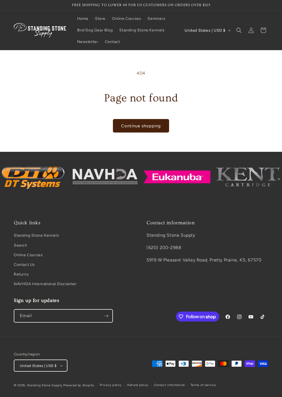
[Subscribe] (106, 316)
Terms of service (203, 385)
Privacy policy (111, 385)
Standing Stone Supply (45, 385)
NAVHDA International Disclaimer (45, 284)
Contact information (169, 385)
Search (20, 245)
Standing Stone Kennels (36, 235)
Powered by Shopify (78, 385)
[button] (239, 30)
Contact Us (24, 264)
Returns (21, 274)
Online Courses (28, 255)
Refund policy (137, 385)
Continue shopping (141, 125)
